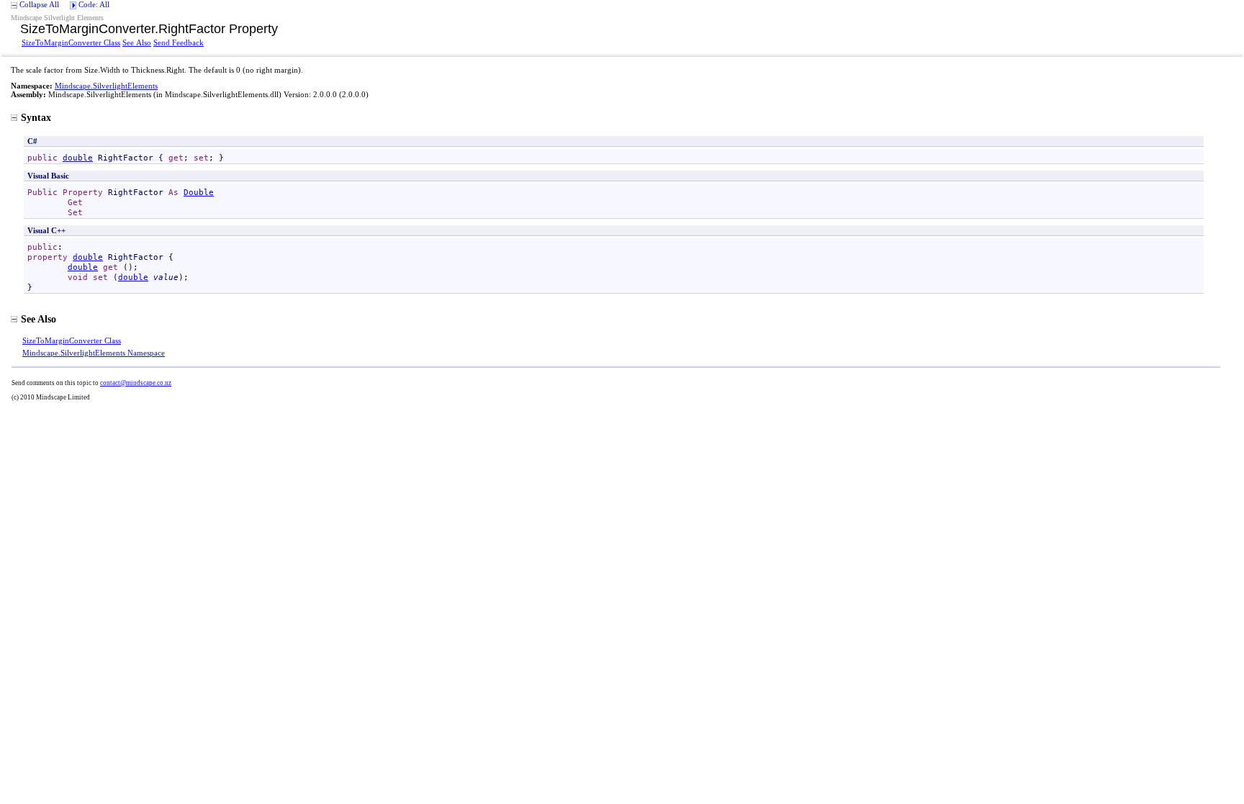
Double (199, 192)
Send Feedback (178, 42)
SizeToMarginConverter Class (71, 42)
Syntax (36, 117)
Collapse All (39, 4)
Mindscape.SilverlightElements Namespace (93, 352)
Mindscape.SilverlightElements (106, 85)
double (78, 158)
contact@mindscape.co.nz (135, 383)
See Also (136, 42)
